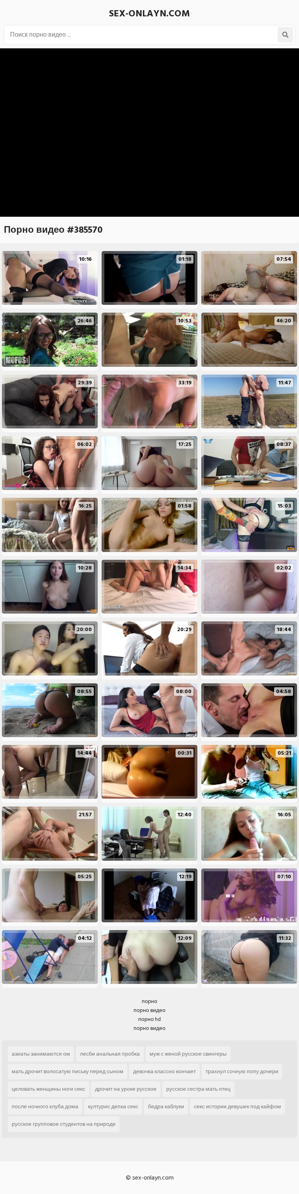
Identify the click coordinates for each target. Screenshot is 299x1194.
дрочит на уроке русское (126, 1088)
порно (149, 1001)
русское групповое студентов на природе (64, 1124)
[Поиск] (285, 34)
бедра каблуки (166, 1106)
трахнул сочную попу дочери (242, 1071)
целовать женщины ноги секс (48, 1088)
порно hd (149, 1019)
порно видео (149, 1010)
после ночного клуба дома (45, 1106)
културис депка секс (113, 1106)
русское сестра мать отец (198, 1088)
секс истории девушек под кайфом (237, 1106)
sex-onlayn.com (149, 13)
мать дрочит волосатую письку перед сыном (67, 1071)
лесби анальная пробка (110, 1053)
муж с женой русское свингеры (188, 1053)
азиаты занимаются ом (41, 1053)
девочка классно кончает (164, 1071)
